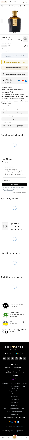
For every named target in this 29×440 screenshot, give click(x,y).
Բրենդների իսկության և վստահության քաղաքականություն (14, 387)
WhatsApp (15, 375)
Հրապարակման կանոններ (20, 192)
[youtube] (20, 358)
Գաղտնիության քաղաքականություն (14, 408)
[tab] (14, 32)
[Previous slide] (2, 21)
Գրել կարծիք (14, 184)
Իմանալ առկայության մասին (16, 62)
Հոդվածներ (14, 405)
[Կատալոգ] (26, 2)
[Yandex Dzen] (24, 358)
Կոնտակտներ (14, 414)
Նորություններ (14, 402)
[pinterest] (4, 358)
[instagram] (16, 358)
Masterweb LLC (15, 431)
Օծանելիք (12, 6)
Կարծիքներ (14, 396)
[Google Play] (20, 354)
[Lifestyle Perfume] (14, 2)
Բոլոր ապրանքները (16, 229)
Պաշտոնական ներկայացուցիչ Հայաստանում (14, 383)
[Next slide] (27, 21)
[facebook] (12, 358)
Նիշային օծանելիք (22, 6)
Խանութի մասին (14, 399)
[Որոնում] (23, 2)
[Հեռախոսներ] (5, 2)
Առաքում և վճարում (14, 391)
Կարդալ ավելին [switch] (5, 106)
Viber (15, 379)
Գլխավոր (4, 6)
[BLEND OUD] (25, 39)
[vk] (8, 358)
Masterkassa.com (19, 426)
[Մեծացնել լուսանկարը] (14, 21)
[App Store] (9, 354)
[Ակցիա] (2, 2)
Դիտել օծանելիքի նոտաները (13, 67)
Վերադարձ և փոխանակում (14, 394)
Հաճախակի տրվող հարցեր (14, 411)
